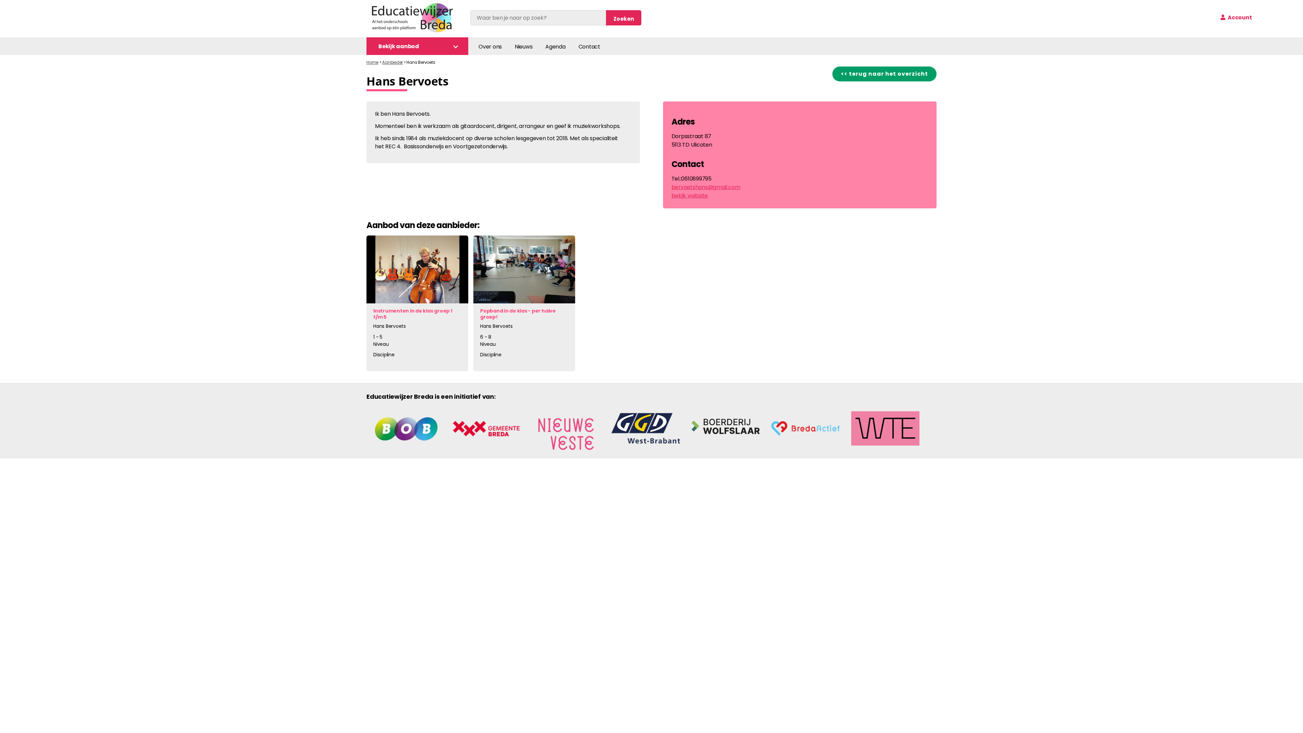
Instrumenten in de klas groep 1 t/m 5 (412, 313)
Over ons (490, 47)
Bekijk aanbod (398, 46)
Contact (589, 47)
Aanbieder (392, 62)
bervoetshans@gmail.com (706, 187)
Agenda (555, 47)
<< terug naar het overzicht (884, 74)
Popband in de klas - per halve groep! (518, 313)
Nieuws (524, 47)
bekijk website (690, 196)
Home (372, 62)
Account (1239, 17)
